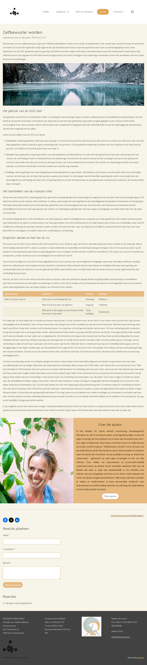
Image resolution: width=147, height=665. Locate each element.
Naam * (6, 535)
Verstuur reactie (13, 585)
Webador (140, 658)
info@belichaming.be (120, 637)
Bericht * (7, 563)
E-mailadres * (9, 549)
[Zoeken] (132, 12)
